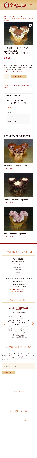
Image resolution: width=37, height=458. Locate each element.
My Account (18, 423)
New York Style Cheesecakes (18, 406)
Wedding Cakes (18, 414)
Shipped (6, 87)
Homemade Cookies (18, 404)
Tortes (18, 398)
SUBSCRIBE (8, 372)
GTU (28, 437)
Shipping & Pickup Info (18, 425)
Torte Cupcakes (18, 400)
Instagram (22, 356)
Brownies (18, 394)
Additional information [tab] (13, 95)
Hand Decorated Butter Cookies (18, 402)
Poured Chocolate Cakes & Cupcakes (18, 396)
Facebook (12, 356)
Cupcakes (11, 16)
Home (5, 16)
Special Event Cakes (18, 416)
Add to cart (19, 76)
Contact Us (18, 427)
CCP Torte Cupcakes (17, 85)
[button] (30, 25)
